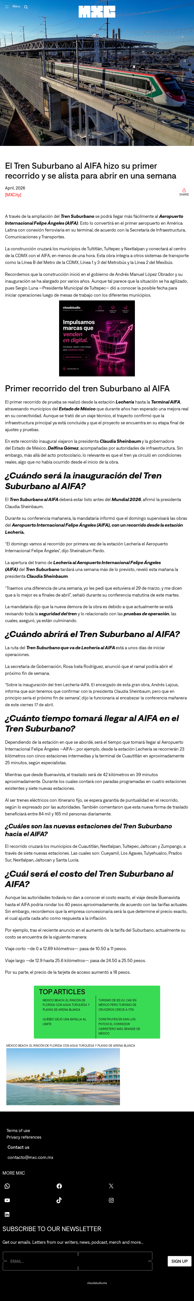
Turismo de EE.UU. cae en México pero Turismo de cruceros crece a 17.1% (117, 1005)
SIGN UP (180, 1261)
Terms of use (18, 1130)
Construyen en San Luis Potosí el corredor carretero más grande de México (119, 1026)
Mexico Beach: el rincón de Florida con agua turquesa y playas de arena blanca (66, 1005)
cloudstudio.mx (97, 1283)
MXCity (13, 194)
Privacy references (24, 1137)
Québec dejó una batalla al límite (64, 1022)
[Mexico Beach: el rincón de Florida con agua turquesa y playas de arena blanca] (97, 1077)
